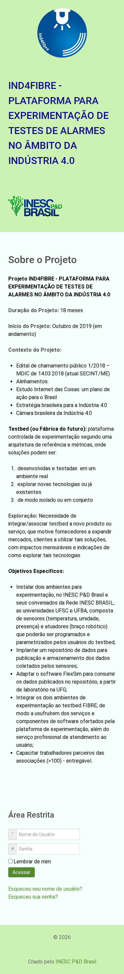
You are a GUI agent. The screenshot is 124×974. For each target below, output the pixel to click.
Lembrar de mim (32, 861)
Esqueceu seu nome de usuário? (45, 889)
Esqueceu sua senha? (33, 897)
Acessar (21, 872)
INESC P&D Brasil (76, 962)
